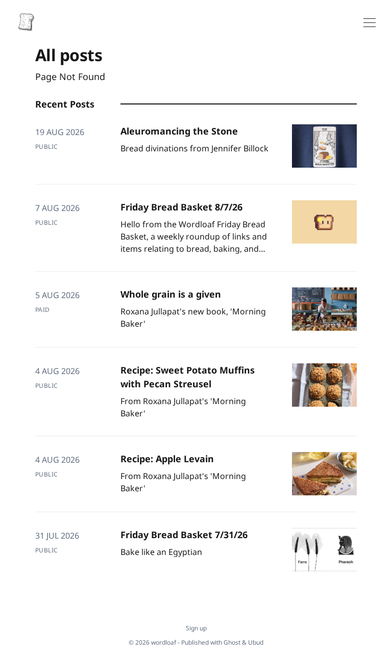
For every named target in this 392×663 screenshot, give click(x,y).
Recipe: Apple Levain (167, 459)
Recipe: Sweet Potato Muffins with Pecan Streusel (187, 377)
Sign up (196, 628)
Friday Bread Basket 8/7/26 (181, 207)
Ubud (255, 642)
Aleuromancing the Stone (179, 131)
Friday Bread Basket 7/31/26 (184, 534)
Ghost (232, 642)
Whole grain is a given (170, 294)
